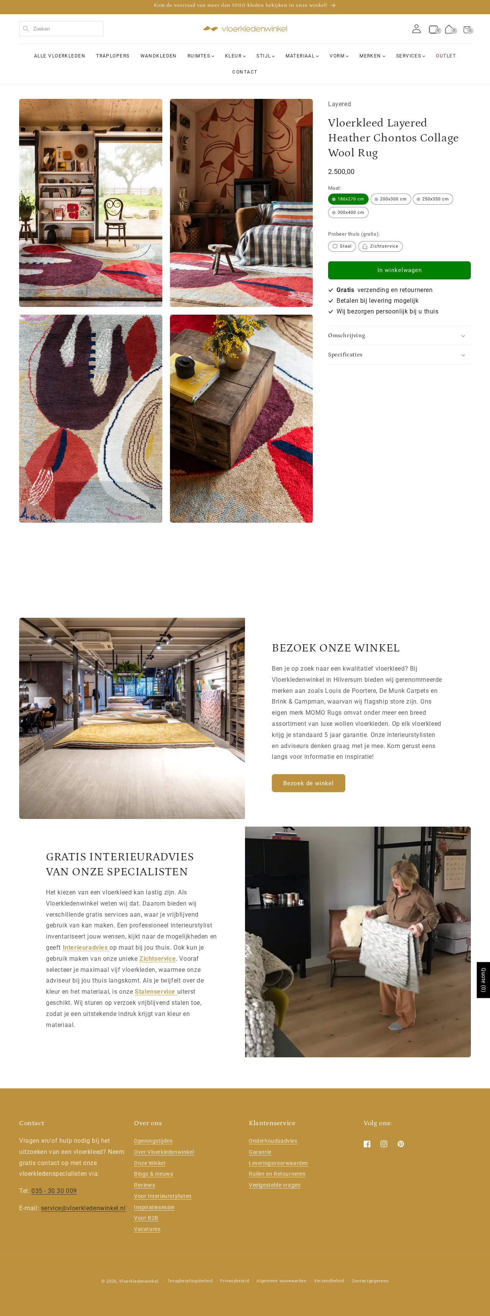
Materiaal (300, 56)
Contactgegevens (370, 1280)
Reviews (144, 1185)
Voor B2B (146, 1218)
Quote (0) (483, 980)
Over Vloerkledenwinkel (164, 1152)
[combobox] (61, 28)
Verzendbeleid (329, 1280)
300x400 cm (351, 212)
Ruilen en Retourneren (277, 1174)
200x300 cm (393, 199)
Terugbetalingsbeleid (190, 1280)
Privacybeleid (234, 1280)
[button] (467, 28)
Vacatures (147, 1229)
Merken (370, 56)
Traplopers (112, 56)
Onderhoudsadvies (273, 1141)
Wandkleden (158, 56)
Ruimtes (199, 56)
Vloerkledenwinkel (138, 1281)
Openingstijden (153, 1141)
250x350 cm (435, 199)
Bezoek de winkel (308, 783)
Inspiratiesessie (154, 1207)
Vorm (337, 56)
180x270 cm (351, 199)
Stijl (263, 56)
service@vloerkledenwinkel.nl (83, 1208)
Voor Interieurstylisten (163, 1196)
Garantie (260, 1152)
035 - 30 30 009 (54, 1191)
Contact (244, 71)
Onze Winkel (149, 1163)
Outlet (446, 56)
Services (408, 56)
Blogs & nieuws (153, 1174)
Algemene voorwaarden (281, 1280)
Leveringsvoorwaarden (278, 1163)
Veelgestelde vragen (275, 1185)
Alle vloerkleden (59, 56)
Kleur (233, 56)
